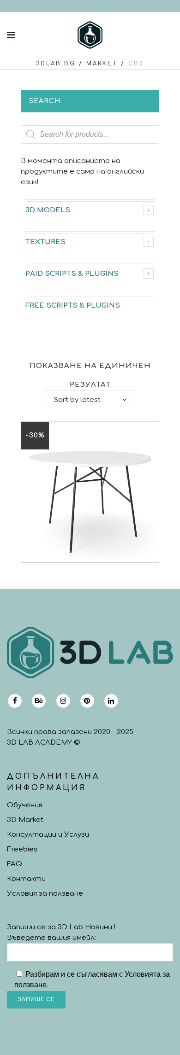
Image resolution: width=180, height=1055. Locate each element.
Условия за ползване (45, 894)
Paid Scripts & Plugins (72, 274)
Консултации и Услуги (48, 835)
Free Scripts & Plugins (72, 305)
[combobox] (90, 400)
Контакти (26, 879)
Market (102, 63)
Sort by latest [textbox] (77, 400)
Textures (45, 242)
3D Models (47, 210)
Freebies (22, 849)
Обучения (24, 805)
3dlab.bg (56, 63)
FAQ (14, 864)
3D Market (25, 820)
